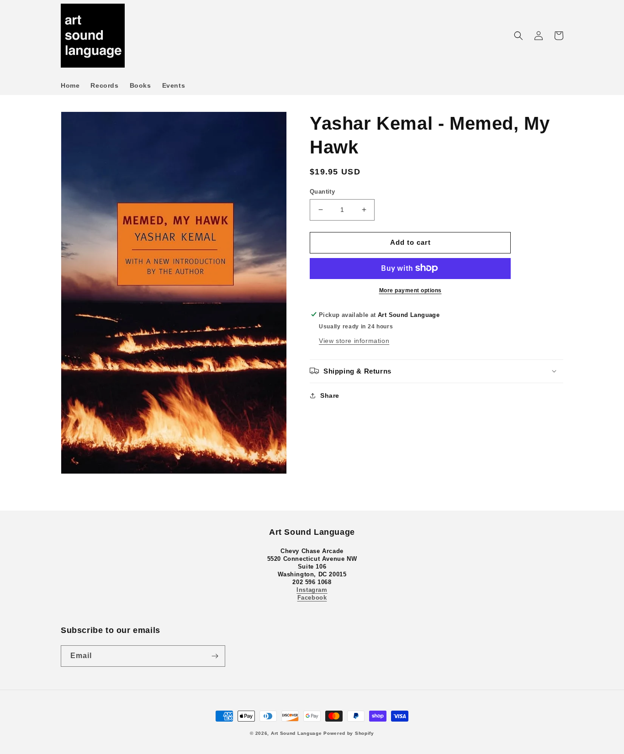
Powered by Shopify (348, 733)
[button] (518, 36)
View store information (354, 340)
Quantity (322, 191)
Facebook (312, 597)
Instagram (311, 589)
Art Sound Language (296, 733)
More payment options (410, 290)
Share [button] (329, 395)
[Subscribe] (215, 656)
